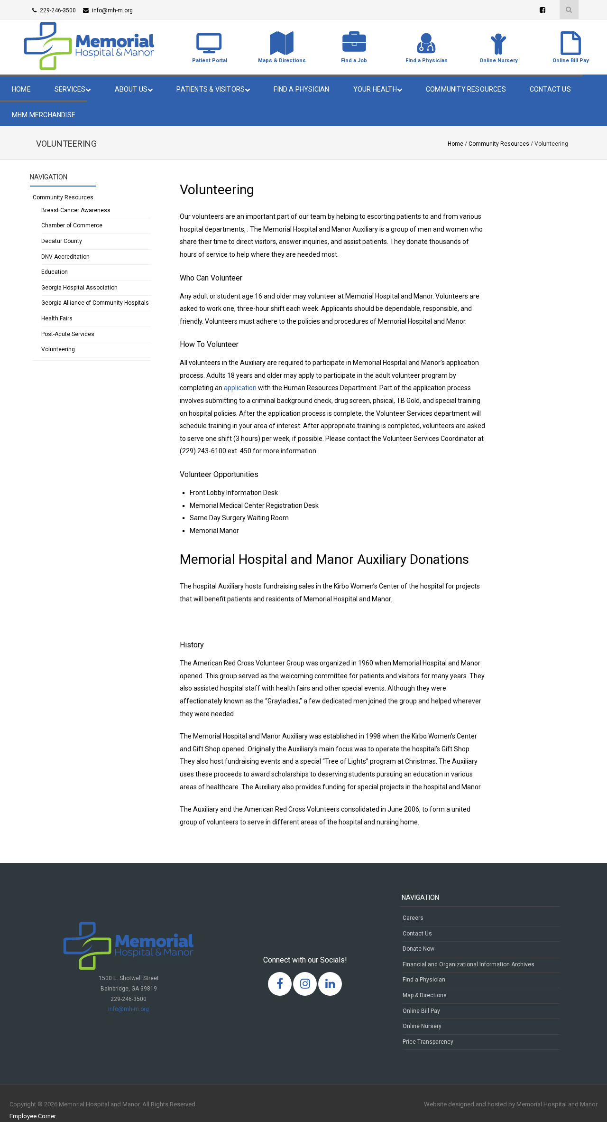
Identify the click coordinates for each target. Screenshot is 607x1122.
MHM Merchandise (43, 115)
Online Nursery (422, 1026)
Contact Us (550, 89)
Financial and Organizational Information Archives (468, 964)
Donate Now (418, 948)
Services (70, 89)
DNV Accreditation (65, 256)
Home (455, 143)
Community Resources (466, 89)
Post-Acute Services (67, 334)
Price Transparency (428, 1041)
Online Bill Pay (421, 1011)
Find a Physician (301, 89)
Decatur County (61, 241)
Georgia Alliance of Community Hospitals (95, 302)
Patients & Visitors (210, 89)
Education (54, 272)
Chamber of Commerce (71, 225)
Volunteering (58, 349)
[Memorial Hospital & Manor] (89, 68)
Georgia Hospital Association (79, 287)
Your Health (375, 89)
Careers (413, 918)
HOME (21, 89)
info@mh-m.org (128, 1009)
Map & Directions (425, 995)
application (240, 388)
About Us (131, 89)
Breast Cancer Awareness (75, 210)
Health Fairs (57, 318)
